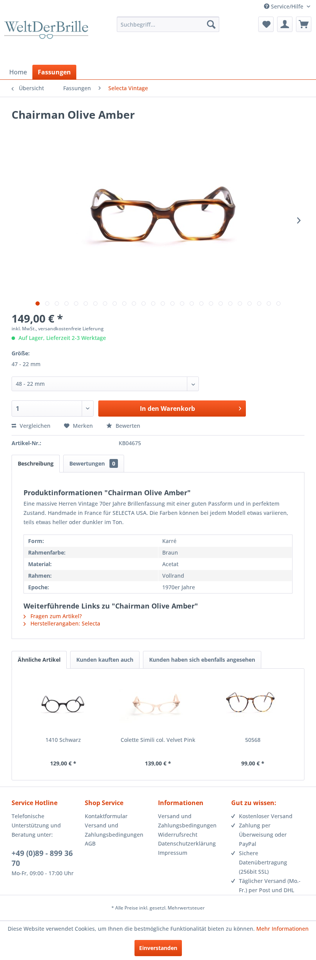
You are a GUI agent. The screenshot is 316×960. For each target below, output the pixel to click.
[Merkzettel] (266, 24)
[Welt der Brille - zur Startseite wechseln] (46, 39)
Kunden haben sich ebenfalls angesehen (202, 659)
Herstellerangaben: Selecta (64, 623)
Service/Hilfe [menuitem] (287, 6)
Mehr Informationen (282, 928)
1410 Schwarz (63, 739)
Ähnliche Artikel (39, 659)
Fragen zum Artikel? (55, 616)
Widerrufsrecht (177, 834)
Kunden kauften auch (104, 659)
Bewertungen (92, 463)
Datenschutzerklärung (187, 843)
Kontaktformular (106, 816)
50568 (253, 739)
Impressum (172, 852)
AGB (90, 843)
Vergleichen (34, 425)
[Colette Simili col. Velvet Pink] (158, 705)
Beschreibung (36, 463)
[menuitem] (168, 24)
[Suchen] (211, 24)
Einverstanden (158, 948)
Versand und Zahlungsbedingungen (114, 830)
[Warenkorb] (303, 24)
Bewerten (127, 425)
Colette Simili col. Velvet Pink (158, 739)
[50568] (252, 705)
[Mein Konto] (284, 24)
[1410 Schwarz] (63, 705)
